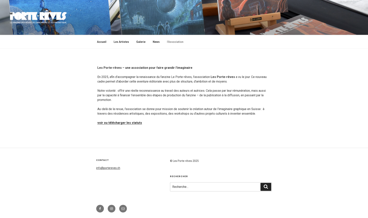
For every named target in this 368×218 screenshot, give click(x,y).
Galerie (140, 41)
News (156, 41)
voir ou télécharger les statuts (119, 123)
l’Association (175, 41)
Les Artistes (121, 41)
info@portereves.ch (108, 167)
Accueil (101, 41)
